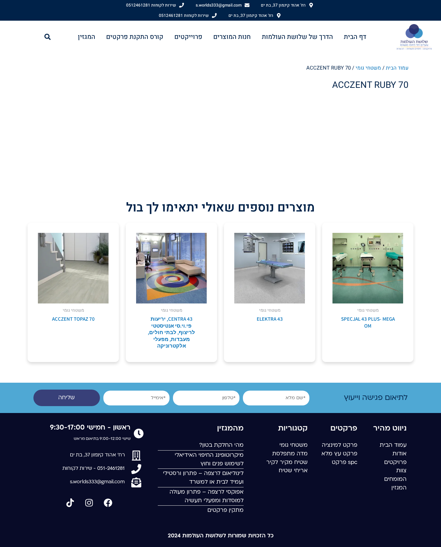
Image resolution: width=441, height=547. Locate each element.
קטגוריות (293, 428)
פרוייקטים (188, 37)
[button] (47, 37)
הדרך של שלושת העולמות (297, 37)
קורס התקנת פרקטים (134, 37)
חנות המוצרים (232, 37)
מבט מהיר (368, 297)
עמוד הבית (397, 68)
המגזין (86, 37)
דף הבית (355, 37)
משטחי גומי (368, 68)
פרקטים (343, 428)
